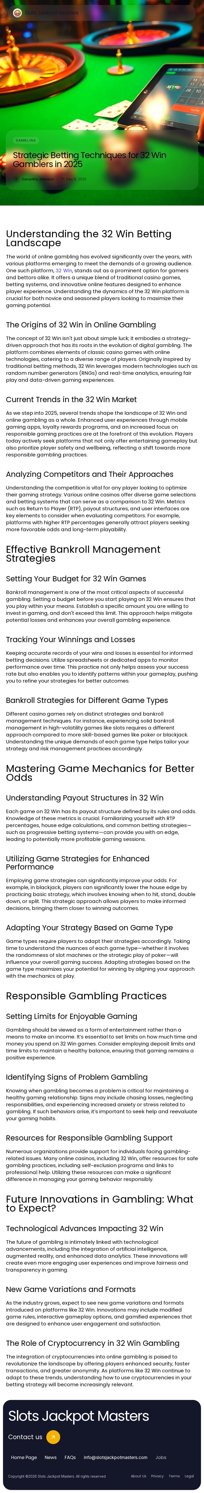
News (51, 1457)
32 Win (63, 271)
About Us (138, 1476)
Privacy (157, 1476)
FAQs (70, 1457)
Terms (174, 1476)
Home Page (24, 1457)
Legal (189, 1476)
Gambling (26, 140)
